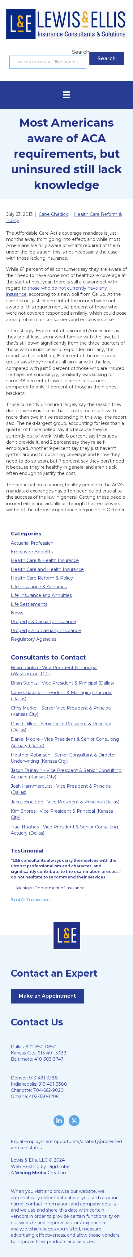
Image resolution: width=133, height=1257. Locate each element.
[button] (106, 58)
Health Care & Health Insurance (45, 560)
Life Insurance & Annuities (39, 586)
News (17, 613)
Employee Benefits (32, 552)
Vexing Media (30, 1172)
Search (80, 52)
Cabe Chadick (53, 214)
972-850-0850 (41, 1047)
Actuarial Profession (32, 543)
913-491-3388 (52, 1053)
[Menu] (66, 95)
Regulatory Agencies (33, 639)
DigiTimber (59, 1166)
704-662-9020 (48, 1090)
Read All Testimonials (30, 900)
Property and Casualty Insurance (46, 630)
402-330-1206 (43, 1096)
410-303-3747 (48, 1059)
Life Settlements (29, 604)
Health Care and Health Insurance (47, 569)
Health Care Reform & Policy (42, 578)
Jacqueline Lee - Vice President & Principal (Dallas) (65, 802)
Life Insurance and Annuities (41, 595)
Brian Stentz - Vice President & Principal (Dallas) (62, 683)
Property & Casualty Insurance (43, 621)
